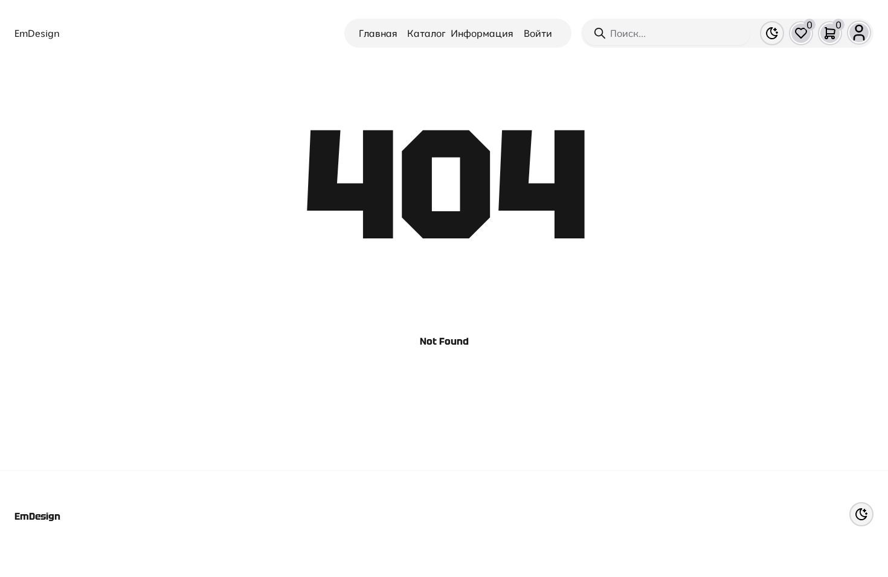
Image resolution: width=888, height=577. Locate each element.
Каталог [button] (426, 33)
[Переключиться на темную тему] (772, 33)
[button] (801, 33)
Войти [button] (538, 33)
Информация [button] (482, 33)
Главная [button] (378, 33)
